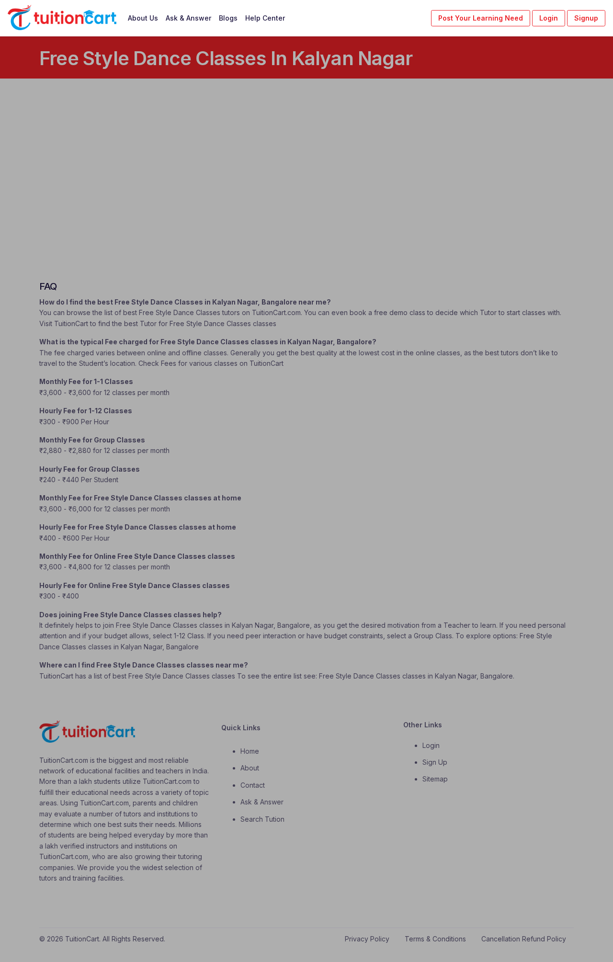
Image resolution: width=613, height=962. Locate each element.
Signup (586, 18)
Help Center (265, 18)
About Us (143, 18)
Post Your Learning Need (480, 18)
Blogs (228, 18)
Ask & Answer (188, 18)
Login (548, 18)
